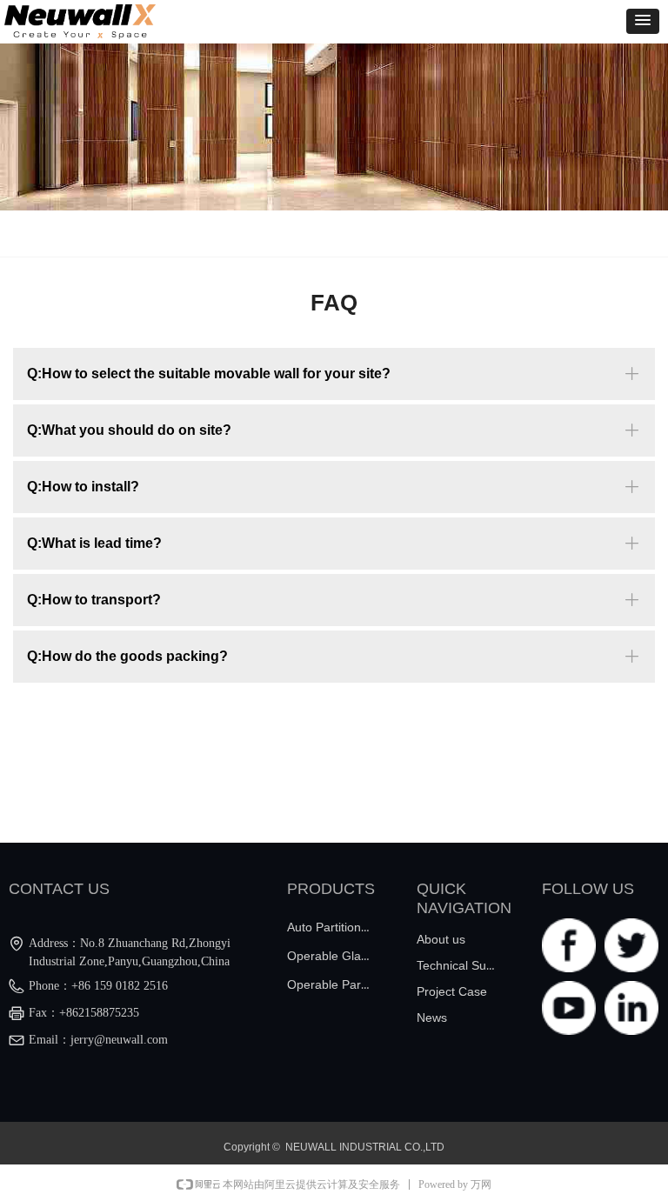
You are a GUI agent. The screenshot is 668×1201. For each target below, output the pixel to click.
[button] (642, 21)
